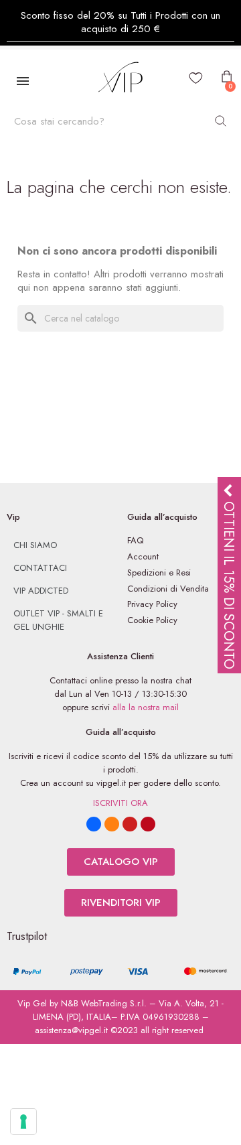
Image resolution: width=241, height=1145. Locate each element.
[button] (121, 862)
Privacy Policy (152, 604)
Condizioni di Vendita (168, 588)
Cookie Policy (152, 620)
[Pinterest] (148, 824)
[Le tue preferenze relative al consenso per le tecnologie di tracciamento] (23, 1121)
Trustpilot (27, 936)
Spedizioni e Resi (159, 572)
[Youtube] (130, 824)
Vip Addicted (40, 590)
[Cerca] (220, 121)
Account (143, 556)
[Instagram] (111, 824)
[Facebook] (93, 824)
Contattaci (40, 567)
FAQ (135, 540)
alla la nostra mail (145, 707)
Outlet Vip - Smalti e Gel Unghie (58, 620)
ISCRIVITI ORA (120, 803)
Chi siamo (35, 545)
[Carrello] (225, 77)
